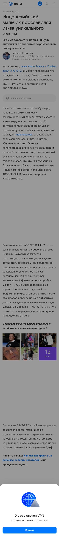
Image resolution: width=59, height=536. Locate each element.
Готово (29, 530)
